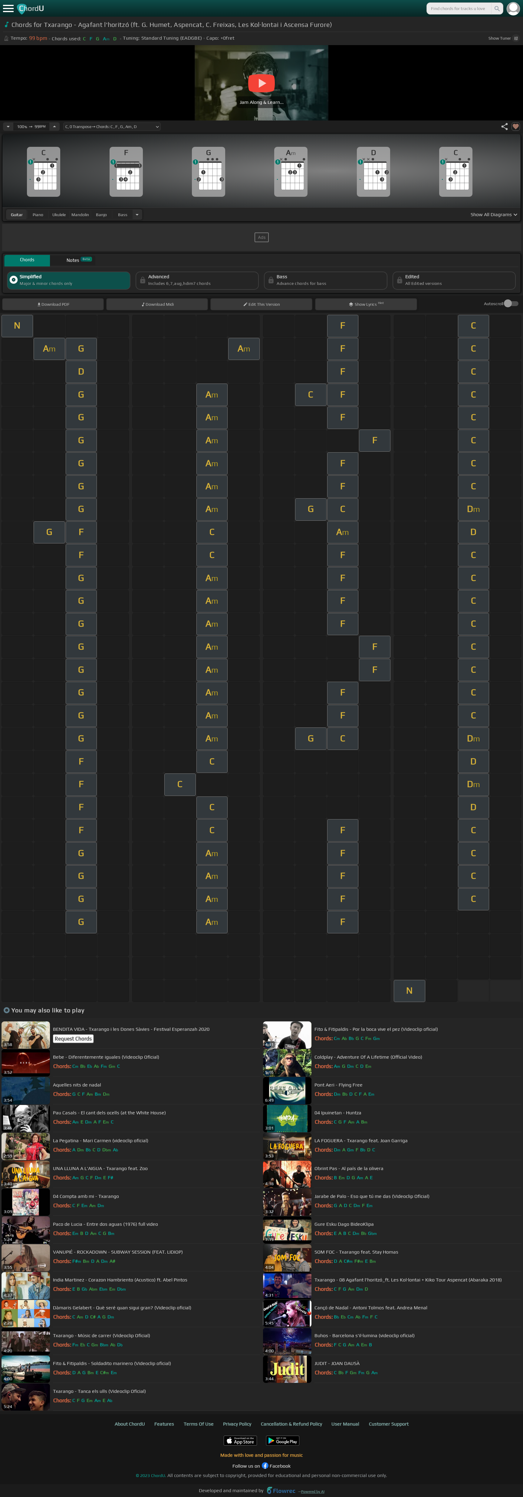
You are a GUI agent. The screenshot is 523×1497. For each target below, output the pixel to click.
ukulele (59, 214)
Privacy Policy (237, 1424)
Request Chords (73, 1039)
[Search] (496, 8)
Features (164, 1424)
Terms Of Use (199, 1424)
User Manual (345, 1424)
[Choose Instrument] (137, 214)
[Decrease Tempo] (8, 126)
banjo (101, 214)
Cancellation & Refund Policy (291, 1424)
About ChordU (130, 1424)
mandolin (80, 214)
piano (38, 214)
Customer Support (389, 1424)
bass (122, 214)
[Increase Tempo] (54, 126)
